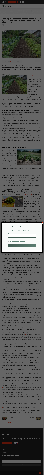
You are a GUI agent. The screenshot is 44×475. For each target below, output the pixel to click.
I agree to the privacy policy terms (17, 241)
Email (9, 233)
